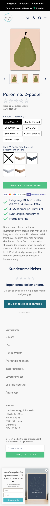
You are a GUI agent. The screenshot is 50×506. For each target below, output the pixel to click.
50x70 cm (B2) (12, 133)
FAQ (8, 344)
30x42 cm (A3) (32, 121)
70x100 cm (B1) (13, 139)
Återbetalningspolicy (17, 360)
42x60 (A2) (30, 127)
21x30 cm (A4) (12, 121)
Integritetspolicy (15, 368)
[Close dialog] (46, 470)
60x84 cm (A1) (32, 133)
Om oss (10, 336)
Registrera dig (13, 500)
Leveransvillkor (14, 376)
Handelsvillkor (14, 352)
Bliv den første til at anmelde (25, 303)
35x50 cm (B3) (12, 127)
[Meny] (45, 17)
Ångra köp (12, 392)
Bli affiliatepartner (16, 384)
